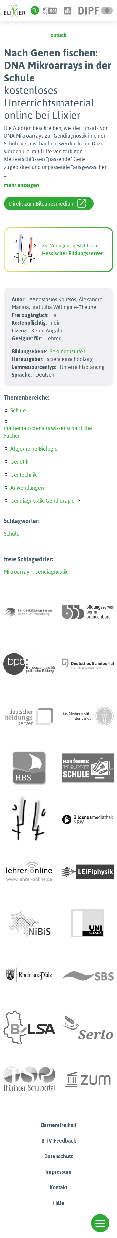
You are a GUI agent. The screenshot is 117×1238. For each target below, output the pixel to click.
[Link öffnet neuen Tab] (95, 10)
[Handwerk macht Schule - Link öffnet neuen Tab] (88, 768)
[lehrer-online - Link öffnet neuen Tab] (29, 872)
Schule (18, 410)
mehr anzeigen (21, 185)
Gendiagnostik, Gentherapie (42, 501)
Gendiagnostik (51, 572)
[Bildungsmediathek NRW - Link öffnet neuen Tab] (88, 820)
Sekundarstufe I (68, 351)
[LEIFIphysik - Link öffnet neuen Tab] (88, 872)
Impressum (59, 1172)
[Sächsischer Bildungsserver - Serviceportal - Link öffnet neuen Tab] (88, 976)
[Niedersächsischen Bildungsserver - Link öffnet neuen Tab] (29, 924)
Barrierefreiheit (58, 1125)
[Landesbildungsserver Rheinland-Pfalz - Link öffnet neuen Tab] (29, 976)
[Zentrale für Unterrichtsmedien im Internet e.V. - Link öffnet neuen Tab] (88, 1080)
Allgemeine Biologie (34, 449)
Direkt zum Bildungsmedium (42, 203)
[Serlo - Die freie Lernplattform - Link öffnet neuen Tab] (88, 1028)
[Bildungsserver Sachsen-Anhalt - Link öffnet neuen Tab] (29, 1028)
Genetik (19, 462)
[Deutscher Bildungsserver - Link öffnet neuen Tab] (29, 716)
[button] (100, 1223)
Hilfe (58, 1203)
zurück (58, 35)
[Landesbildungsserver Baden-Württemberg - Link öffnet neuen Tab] (29, 612)
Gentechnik (23, 475)
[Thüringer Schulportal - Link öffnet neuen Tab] (29, 1080)
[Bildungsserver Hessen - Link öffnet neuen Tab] (29, 820)
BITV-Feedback (58, 1141)
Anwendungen (27, 488)
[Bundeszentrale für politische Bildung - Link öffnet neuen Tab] (29, 664)
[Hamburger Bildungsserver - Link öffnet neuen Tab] (29, 768)
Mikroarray (16, 572)
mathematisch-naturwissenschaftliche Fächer (48, 432)
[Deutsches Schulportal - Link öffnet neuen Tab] (88, 664)
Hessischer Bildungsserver (72, 253)
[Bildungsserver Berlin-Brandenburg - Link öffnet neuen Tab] (88, 612)
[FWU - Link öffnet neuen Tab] (88, 716)
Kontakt (58, 1187)
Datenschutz (58, 1156)
